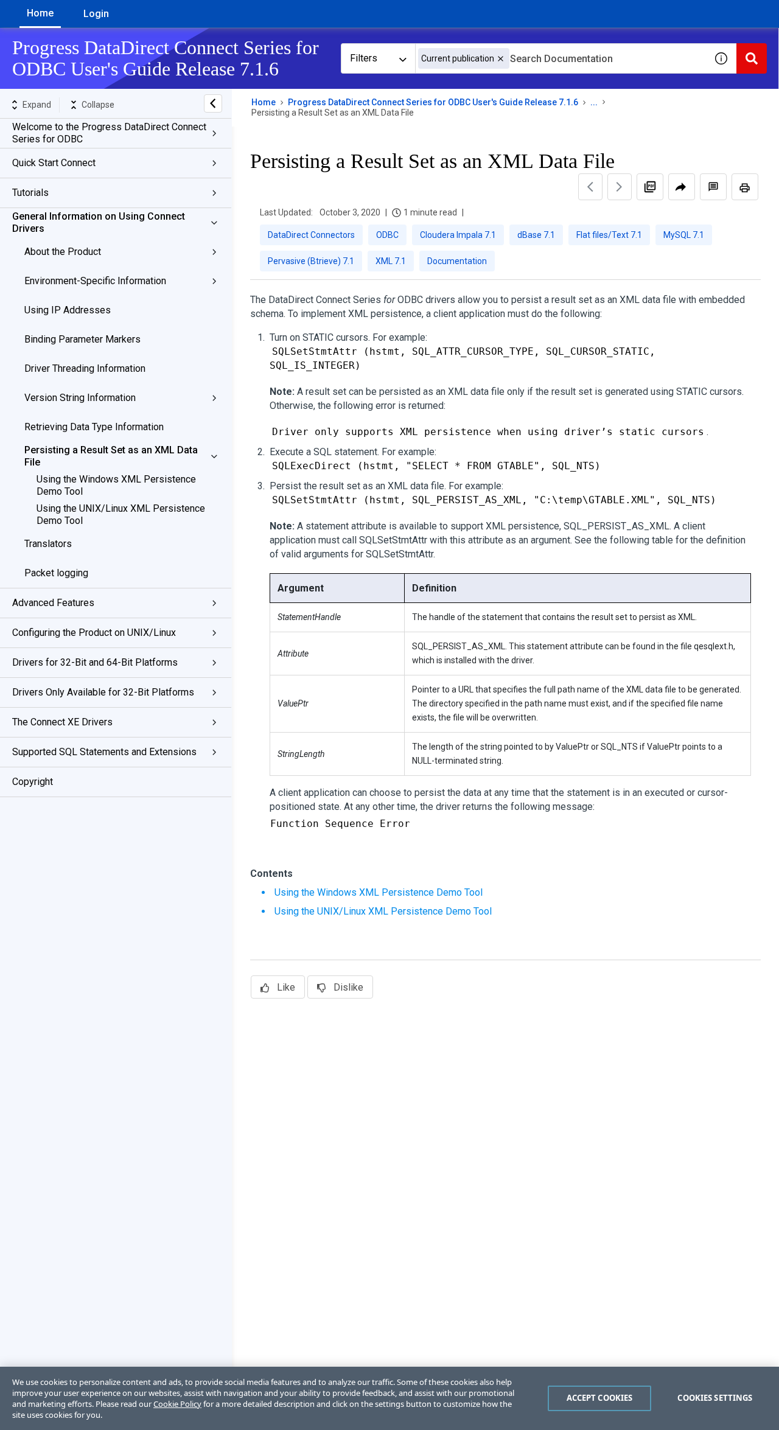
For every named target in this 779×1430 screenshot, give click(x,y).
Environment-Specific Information (95, 281)
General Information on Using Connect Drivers (98, 222)
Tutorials (30, 192)
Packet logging (56, 573)
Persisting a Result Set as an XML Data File (111, 456)
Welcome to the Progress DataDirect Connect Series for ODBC (109, 133)
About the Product (62, 251)
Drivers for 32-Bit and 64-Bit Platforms (95, 662)
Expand (37, 105)
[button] (500, 58)
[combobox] (560, 58)
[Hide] (213, 103)
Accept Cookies (600, 1397)
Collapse (98, 105)
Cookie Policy (177, 1403)
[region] (389, 1398)
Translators (48, 543)
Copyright (32, 781)
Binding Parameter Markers (82, 339)
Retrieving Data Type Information (94, 427)
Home (40, 13)
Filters (363, 58)
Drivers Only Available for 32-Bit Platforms (103, 692)
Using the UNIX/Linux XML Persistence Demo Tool (121, 514)
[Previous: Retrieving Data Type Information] (590, 187)
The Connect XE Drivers (62, 722)
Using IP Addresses (67, 310)
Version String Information (80, 397)
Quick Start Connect (54, 163)
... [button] (594, 102)
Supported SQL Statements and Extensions (104, 752)
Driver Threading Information (84, 368)
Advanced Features (53, 603)
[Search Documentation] (751, 58)
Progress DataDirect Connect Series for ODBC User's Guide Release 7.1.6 (433, 102)
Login (96, 13)
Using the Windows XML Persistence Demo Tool (116, 485)
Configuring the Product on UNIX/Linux (94, 632)
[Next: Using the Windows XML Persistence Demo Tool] (620, 187)
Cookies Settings (714, 1397)
